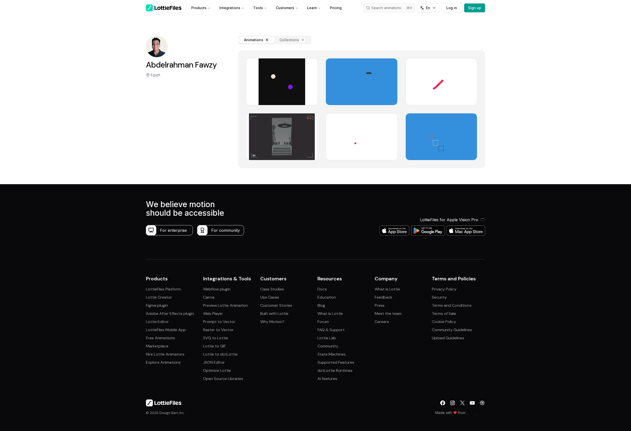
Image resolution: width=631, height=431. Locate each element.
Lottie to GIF (214, 346)
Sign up (474, 8)
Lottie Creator (159, 297)
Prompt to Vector (219, 321)
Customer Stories (276, 305)
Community (327, 346)
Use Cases (269, 297)
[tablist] (274, 40)
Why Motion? (272, 321)
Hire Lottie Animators (165, 354)
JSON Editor (214, 362)
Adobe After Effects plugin (170, 313)
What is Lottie (330, 313)
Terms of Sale (444, 313)
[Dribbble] (482, 403)
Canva (208, 297)
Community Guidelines (452, 329)
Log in (451, 8)
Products (199, 8)
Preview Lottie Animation (225, 305)
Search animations (386, 8)
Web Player (213, 313)
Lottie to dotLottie (220, 354)
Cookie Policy (444, 321)
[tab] (257, 39)
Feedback (383, 297)
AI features (327, 378)
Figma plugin (157, 305)
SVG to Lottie (215, 338)
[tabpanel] (361, 109)
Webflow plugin (216, 289)
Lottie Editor (157, 321)
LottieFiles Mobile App (166, 329)
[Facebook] (443, 403)
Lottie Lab (326, 338)
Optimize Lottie (217, 370)
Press (380, 305)
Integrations (229, 8)
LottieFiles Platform (163, 289)
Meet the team (388, 313)
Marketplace (157, 346)
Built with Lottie (274, 313)
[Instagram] (453, 403)
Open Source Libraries (223, 378)
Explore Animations (163, 362)
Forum (323, 321)
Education (326, 297)
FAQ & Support (331, 329)
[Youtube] (472, 403)
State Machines (331, 354)
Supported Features (335, 362)
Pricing (336, 8)
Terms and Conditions (452, 305)
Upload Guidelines (448, 338)
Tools (258, 8)
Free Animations (160, 338)
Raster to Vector (218, 329)
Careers (382, 321)
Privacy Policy (444, 289)
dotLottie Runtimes (334, 370)
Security (439, 297)
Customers (285, 8)
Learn (312, 8)
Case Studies (272, 289)
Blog (321, 305)
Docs (322, 289)
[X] (462, 403)
